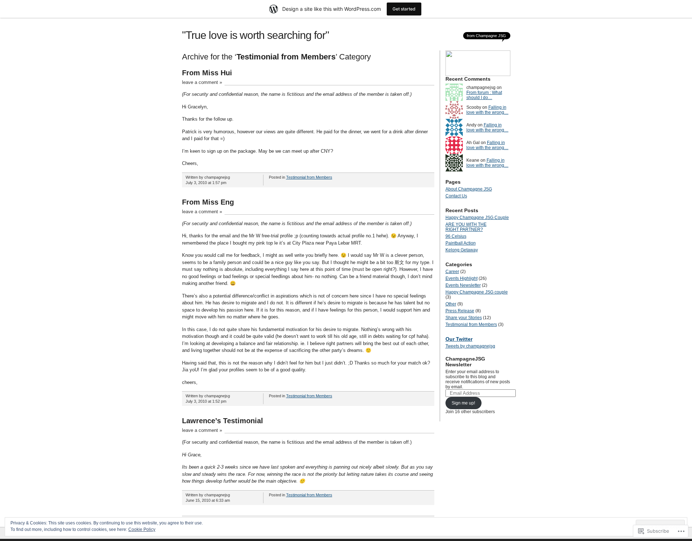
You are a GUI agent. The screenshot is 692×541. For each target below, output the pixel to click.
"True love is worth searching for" (255, 35)
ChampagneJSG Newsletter (465, 361)
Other (450, 304)
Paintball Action (460, 243)
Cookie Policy (141, 529)
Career (452, 271)
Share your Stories (463, 317)
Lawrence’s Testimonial (222, 421)
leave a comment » (202, 82)
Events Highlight (461, 278)
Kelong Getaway (461, 249)
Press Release (459, 310)
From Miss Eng (208, 202)
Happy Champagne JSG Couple (477, 217)
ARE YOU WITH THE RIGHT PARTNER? (466, 227)
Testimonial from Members (309, 177)
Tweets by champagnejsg (470, 346)
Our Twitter (459, 339)
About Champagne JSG (468, 189)
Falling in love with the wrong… (487, 110)
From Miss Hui (207, 73)
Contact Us (456, 195)
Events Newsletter (463, 285)
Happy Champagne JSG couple (476, 292)
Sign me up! (463, 403)
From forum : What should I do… (484, 95)
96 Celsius (455, 236)
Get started (404, 9)
